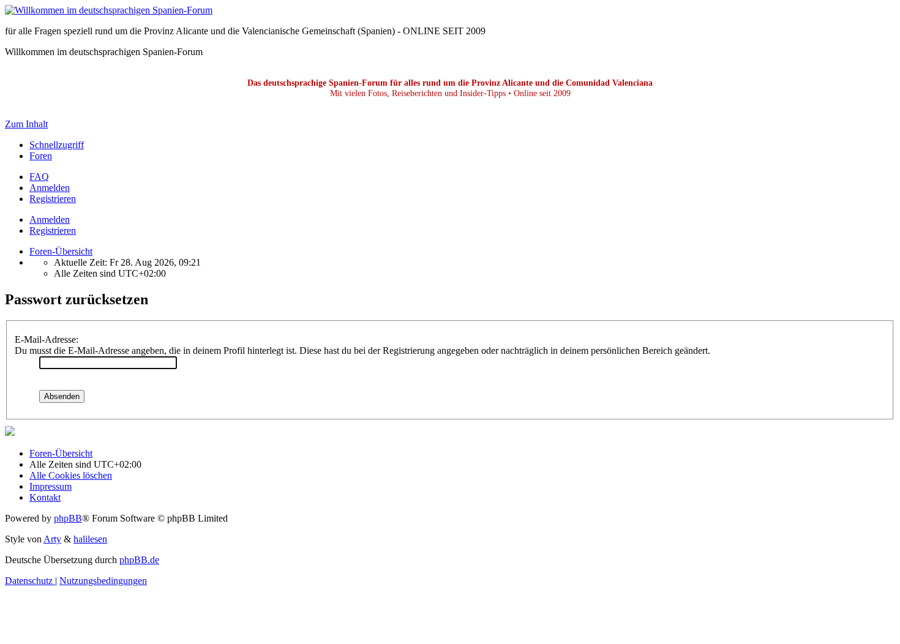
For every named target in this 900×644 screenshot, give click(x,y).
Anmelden (49, 219)
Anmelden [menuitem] (49, 187)
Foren (40, 156)
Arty (52, 539)
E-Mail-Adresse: (46, 339)
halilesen (90, 539)
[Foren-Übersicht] (108, 10)
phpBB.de (139, 560)
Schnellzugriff (56, 145)
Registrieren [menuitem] (52, 198)
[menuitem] (39, 176)
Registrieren (52, 230)
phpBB (68, 518)
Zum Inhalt (26, 124)
